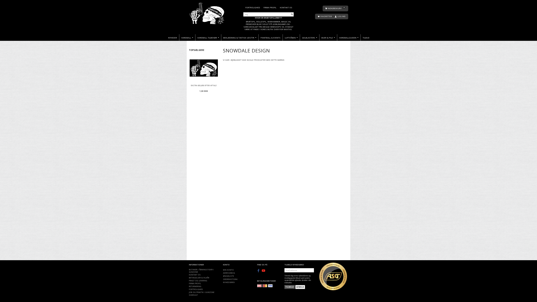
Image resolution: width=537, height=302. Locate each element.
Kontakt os (286, 7)
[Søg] (292, 14)
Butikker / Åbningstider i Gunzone (201, 270)
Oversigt (193, 295)
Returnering (195, 286)
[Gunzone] (207, 12)
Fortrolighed (252, 7)
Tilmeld (289, 287)
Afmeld (300, 287)
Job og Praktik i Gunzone (201, 292)
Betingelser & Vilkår (199, 278)
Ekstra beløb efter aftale (204, 85)
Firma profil (270, 7)
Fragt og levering (198, 280)
